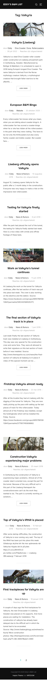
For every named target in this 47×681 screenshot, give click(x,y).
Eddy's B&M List (12, 4)
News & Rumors (23, 174)
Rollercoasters (38, 48)
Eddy (10, 48)
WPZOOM (30, 675)
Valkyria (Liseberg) (23, 42)
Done (29, 48)
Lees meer (24, 88)
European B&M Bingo (23, 105)
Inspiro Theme (18, 675)
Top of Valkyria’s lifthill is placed (23, 520)
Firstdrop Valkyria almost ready (23, 384)
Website (19, 110)
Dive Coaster (20, 48)
